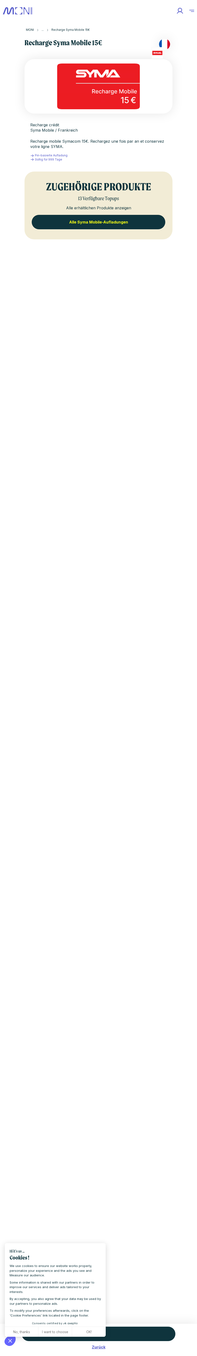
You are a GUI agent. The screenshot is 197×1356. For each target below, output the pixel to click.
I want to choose (55, 1332)
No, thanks (21, 1332)
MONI (30, 30)
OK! (89, 1332)
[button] (10, 1340)
